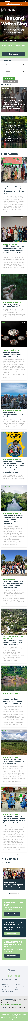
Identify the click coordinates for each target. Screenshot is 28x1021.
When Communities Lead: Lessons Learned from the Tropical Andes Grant (12, 642)
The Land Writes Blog (6, 981)
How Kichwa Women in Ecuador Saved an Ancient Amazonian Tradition (12, 354)
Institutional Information (5, 988)
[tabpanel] (14, 879)
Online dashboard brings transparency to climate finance (14, 4)
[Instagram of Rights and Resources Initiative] (11, 976)
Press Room (5, 984)
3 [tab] (13, 893)
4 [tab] (15, 893)
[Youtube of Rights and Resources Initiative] (16, 976)
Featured (7, 610)
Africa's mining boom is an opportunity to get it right (12, 126)
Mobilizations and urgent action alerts (11, 1019)
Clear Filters (10, 82)
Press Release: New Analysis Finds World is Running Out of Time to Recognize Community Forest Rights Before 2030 (13, 519)
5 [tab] (17, 893)
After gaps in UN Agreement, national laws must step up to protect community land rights (14, 132)
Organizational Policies (19, 988)
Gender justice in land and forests (13, 1017)
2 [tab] (11, 893)
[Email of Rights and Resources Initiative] (19, 976)
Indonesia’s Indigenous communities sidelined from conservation (13, 138)
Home (4, 40)
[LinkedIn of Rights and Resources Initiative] (8, 976)
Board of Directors (7, 992)
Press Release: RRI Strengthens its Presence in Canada (13, 415)
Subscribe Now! (13, 54)
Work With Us (19, 982)
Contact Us (18, 984)
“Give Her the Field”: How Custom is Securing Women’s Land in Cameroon (13, 761)
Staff (16, 979)
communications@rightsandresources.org (12, 1004)
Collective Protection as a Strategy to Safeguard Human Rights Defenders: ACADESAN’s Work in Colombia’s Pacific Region (14, 820)
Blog (3, 158)
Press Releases (6, 384)
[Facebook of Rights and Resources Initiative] (13, 976)
